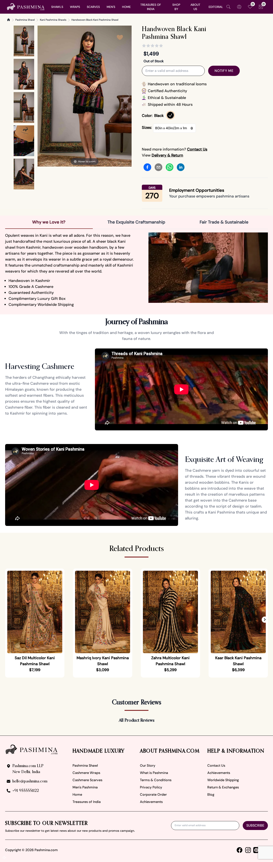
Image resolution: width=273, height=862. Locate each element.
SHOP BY (176, 7)
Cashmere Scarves (87, 780)
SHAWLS (57, 7)
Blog (210, 794)
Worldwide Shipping (223, 780)
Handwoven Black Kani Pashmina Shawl (94, 20)
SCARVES (93, 7)
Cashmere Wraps (86, 773)
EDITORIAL (216, 7)
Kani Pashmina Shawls (53, 20)
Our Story (147, 765)
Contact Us (216, 765)
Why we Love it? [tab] (48, 222)
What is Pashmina (154, 773)
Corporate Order (153, 794)
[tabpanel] (136, 270)
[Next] (128, 96)
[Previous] (41, 96)
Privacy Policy (151, 787)
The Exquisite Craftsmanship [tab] (136, 222)
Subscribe (255, 825)
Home (77, 794)
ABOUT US (195, 7)
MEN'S (111, 7)
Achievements (151, 802)
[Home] (8, 19)
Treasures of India (87, 802)
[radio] (170, 115)
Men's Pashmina (85, 787)
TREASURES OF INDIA (150, 7)
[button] (265, 619)
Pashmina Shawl (25, 20)
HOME (126, 7)
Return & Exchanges (223, 787)
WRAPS (75, 7)
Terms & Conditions (155, 780)
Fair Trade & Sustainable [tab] (224, 222)
